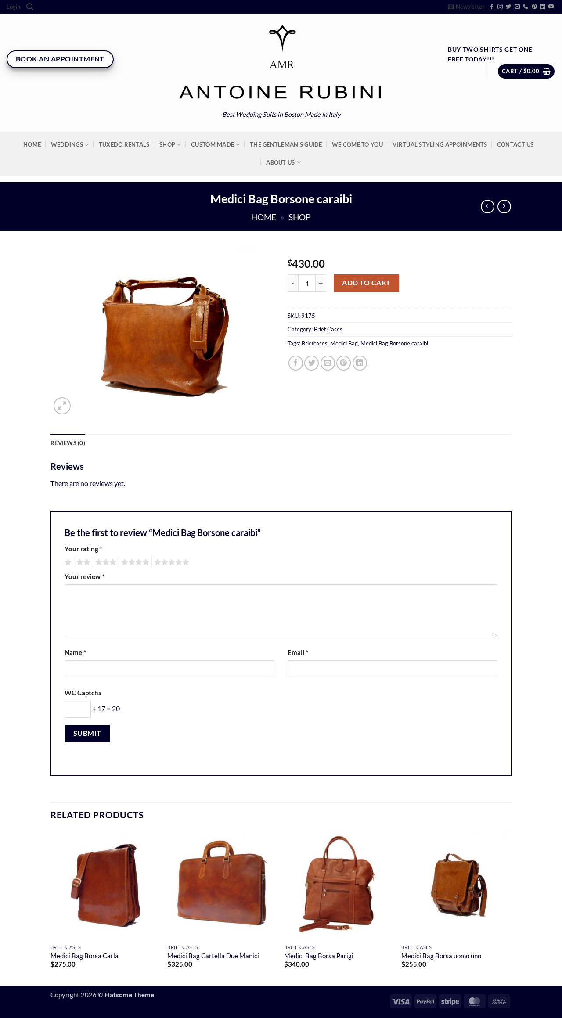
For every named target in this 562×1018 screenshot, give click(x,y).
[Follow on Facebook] (491, 7)
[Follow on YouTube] (551, 7)
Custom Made (212, 144)
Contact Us (515, 144)
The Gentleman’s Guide (286, 144)
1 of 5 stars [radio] (67, 562)
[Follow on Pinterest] (534, 7)
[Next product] (487, 206)
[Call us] (525, 7)
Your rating (83, 549)
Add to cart (366, 283)
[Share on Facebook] (295, 363)
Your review (84, 576)
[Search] (29, 6)
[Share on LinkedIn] (360, 363)
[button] (13, 7)
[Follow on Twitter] (508, 7)
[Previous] (51, 907)
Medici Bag (344, 343)
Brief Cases (328, 329)
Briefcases (315, 343)
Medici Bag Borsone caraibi (394, 343)
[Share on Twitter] (311, 363)
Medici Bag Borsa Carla (84, 956)
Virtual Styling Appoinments (440, 144)
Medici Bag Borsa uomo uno (441, 956)
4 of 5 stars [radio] (134, 562)
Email (298, 652)
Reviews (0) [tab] (67, 442)
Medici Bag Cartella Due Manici (213, 956)
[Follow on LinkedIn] (542, 7)
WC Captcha (83, 693)
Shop (167, 144)
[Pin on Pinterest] (343, 363)
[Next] (508, 907)
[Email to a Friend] (328, 363)
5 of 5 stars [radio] (170, 562)
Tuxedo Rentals (124, 144)
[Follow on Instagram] (500, 7)
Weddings (67, 144)
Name (75, 652)
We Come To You (357, 144)
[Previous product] (504, 206)
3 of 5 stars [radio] (104, 562)
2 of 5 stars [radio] (82, 562)
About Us (280, 162)
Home (32, 144)
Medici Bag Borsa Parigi (318, 956)
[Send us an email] (517, 7)
